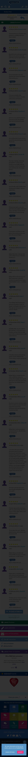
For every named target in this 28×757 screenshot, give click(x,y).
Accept (20, 752)
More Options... (10, 752)
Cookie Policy (19, 748)
